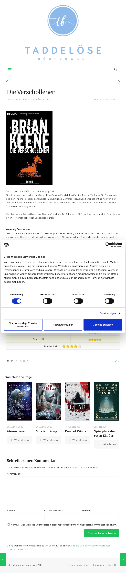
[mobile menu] (9, 70)
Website (86, 510)
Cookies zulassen (103, 324)
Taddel (28, 99)
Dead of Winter (76, 431)
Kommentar (14, 473)
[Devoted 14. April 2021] (3, 559)
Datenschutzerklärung (78, 565)
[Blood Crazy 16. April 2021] (123, 559)
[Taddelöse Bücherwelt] (63, 32)
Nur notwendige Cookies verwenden (23, 325)
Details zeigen (108, 313)
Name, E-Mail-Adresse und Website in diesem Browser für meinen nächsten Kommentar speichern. (63, 524)
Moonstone (15, 431)
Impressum (99, 565)
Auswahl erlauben (63, 324)
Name (11, 510)
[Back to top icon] (110, 566)
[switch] (47, 301)
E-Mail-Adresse (53, 510)
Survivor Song (46, 431)
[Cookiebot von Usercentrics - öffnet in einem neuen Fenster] (108, 244)
